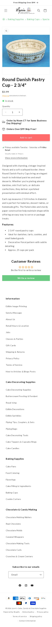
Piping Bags (11, 429)
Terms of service (20, 616)
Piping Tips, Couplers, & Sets (20, 422)
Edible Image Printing (16, 306)
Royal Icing (11, 402)
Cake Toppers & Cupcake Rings (21, 442)
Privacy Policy (12, 358)
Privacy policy (43, 612)
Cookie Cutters (13, 499)
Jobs (8, 332)
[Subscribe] (40, 574)
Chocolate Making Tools (17, 543)
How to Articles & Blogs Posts (21, 371)
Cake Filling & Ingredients (18, 486)
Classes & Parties (14, 339)
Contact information (27, 621)
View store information (16, 158)
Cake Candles (12, 448)
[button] (6, 10)
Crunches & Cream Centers (19, 556)
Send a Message (14, 313)
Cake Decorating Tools (17, 435)
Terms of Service (14, 365)
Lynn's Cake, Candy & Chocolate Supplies (29, 608)
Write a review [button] (26, 278)
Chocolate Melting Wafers (18, 517)
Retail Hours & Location (17, 326)
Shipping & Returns (15, 352)
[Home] (4, 19)
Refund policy (28, 612)
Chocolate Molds (14, 530)
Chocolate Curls (14, 550)
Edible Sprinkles (13, 415)
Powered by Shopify (11, 612)
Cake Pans (11, 466)
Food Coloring (12, 473)
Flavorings (11, 479)
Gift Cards (11, 345)
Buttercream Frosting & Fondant (22, 396)
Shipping (5, 95)
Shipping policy (36, 616)
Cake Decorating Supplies (18, 389)
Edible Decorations (15, 409)
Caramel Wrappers (15, 537)
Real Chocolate (13, 524)
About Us (10, 319)
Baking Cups (12, 492)
